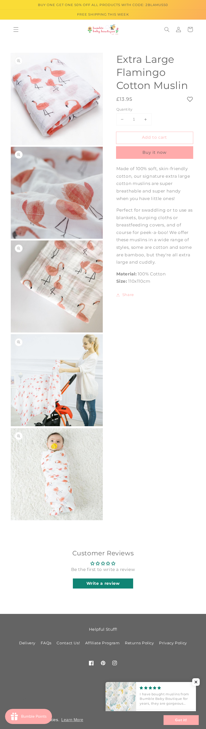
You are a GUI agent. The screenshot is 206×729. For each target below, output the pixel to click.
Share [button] (128, 295)
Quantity (124, 109)
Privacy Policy (173, 643)
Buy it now (154, 152)
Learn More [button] (72, 720)
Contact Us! (68, 643)
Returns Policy (139, 643)
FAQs (46, 643)
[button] (16, 29)
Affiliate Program (102, 643)
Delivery (27, 643)
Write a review (103, 583)
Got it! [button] (181, 720)
